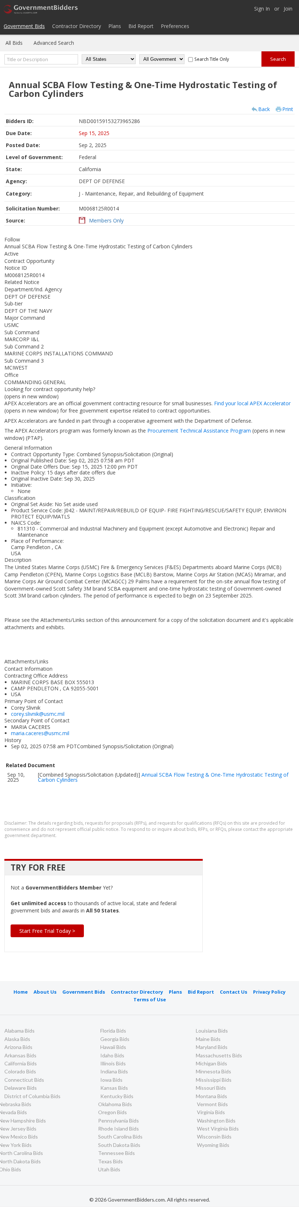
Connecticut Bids (24, 1080)
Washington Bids (216, 1120)
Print (287, 109)
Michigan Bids (211, 1063)
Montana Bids (211, 1096)
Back (264, 109)
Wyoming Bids (213, 1145)
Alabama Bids (19, 1030)
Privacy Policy (269, 992)
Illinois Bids (113, 1063)
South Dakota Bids (119, 1145)
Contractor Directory (76, 26)
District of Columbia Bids (32, 1096)
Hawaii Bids (113, 1047)
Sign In (262, 9)
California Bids (20, 1063)
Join (288, 9)
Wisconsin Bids (214, 1136)
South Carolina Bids (120, 1136)
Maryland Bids (212, 1047)
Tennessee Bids (116, 1153)
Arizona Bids (18, 1047)
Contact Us (233, 992)
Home (20, 992)
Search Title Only (211, 59)
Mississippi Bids (214, 1080)
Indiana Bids (114, 1071)
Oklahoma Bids (115, 1104)
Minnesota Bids (213, 1071)
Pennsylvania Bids (118, 1120)
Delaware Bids (20, 1088)
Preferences (175, 26)
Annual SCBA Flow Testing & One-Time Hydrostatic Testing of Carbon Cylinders (163, 777)
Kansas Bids (114, 1088)
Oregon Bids (112, 1112)
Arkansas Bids (20, 1055)
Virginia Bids (211, 1112)
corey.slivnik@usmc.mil (38, 713)
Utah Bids (109, 1169)
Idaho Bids (112, 1055)
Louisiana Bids (212, 1030)
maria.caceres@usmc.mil (40, 733)
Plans (114, 26)
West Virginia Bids (218, 1128)
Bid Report (141, 26)
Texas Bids (110, 1161)
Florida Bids (113, 1030)
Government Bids (24, 26)
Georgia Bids (114, 1039)
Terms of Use (149, 999)
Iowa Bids (111, 1080)
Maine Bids (208, 1039)
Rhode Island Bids (118, 1128)
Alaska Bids (17, 1039)
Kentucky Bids (116, 1096)
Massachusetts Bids (219, 1055)
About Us (45, 992)
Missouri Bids (211, 1088)
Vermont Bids (212, 1104)
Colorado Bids (20, 1071)
